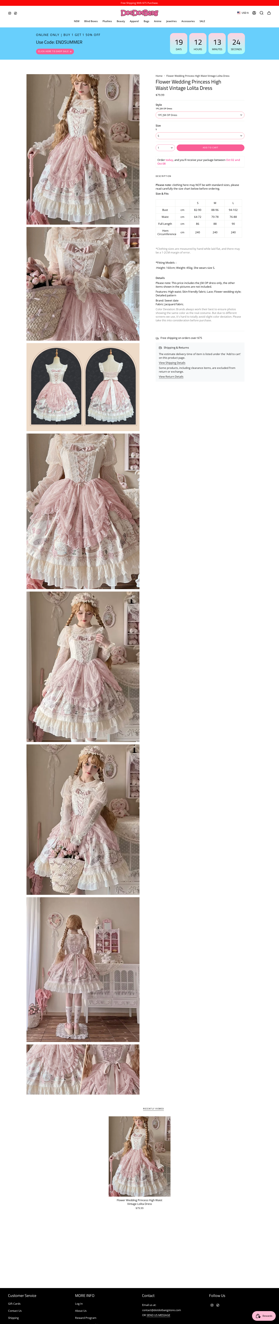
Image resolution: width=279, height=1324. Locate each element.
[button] (134, 21)
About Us (81, 1311)
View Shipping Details (172, 363)
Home (159, 75)
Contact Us (15, 1311)
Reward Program (85, 1318)
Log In (79, 1303)
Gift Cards (14, 1303)
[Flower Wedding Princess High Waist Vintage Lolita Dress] (139, 1156)
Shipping (13, 1318)
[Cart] (269, 13)
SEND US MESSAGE (158, 1315)
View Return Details (171, 376)
